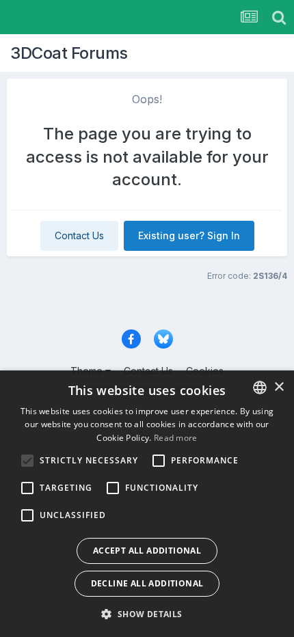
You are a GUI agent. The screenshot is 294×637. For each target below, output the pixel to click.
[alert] (147, 503)
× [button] (278, 387)
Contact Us (79, 235)
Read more (176, 438)
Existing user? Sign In (189, 235)
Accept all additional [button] (147, 550)
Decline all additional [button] (147, 583)
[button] (146, 614)
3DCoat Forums (69, 53)
